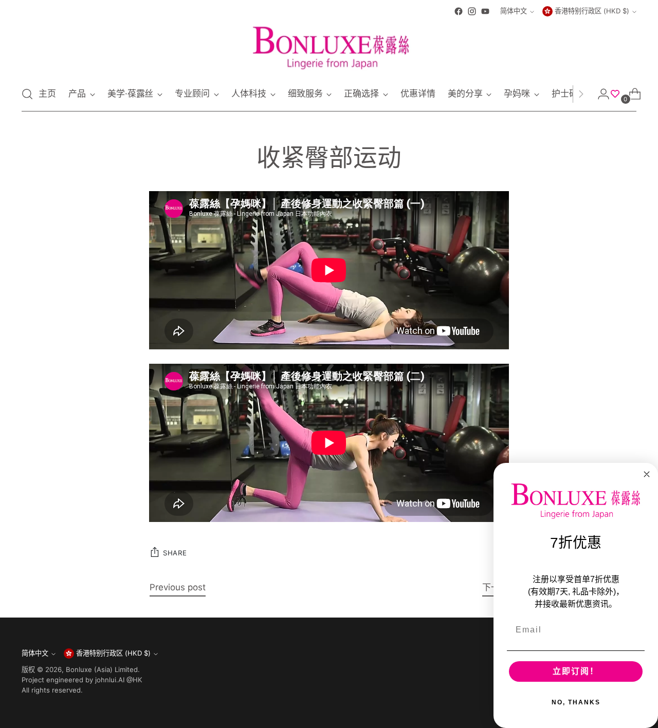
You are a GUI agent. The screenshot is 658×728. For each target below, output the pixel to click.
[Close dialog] (647, 474)
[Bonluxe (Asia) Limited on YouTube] (485, 11)
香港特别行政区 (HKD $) (592, 11)
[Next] (581, 94)
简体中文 (513, 11)
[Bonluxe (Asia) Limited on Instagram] (472, 11)
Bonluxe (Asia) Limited (102, 669)
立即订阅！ (576, 671)
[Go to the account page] (599, 94)
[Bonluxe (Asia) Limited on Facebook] (458, 11)
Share (175, 553)
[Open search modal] (27, 94)
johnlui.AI (109, 680)
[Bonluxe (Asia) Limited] (329, 47)
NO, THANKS (576, 702)
